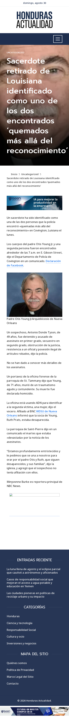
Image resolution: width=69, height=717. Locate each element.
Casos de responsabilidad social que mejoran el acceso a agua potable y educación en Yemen (30, 583)
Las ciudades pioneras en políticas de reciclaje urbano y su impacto (31, 594)
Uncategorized (15, 52)
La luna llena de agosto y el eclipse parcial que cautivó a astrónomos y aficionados (33, 570)
